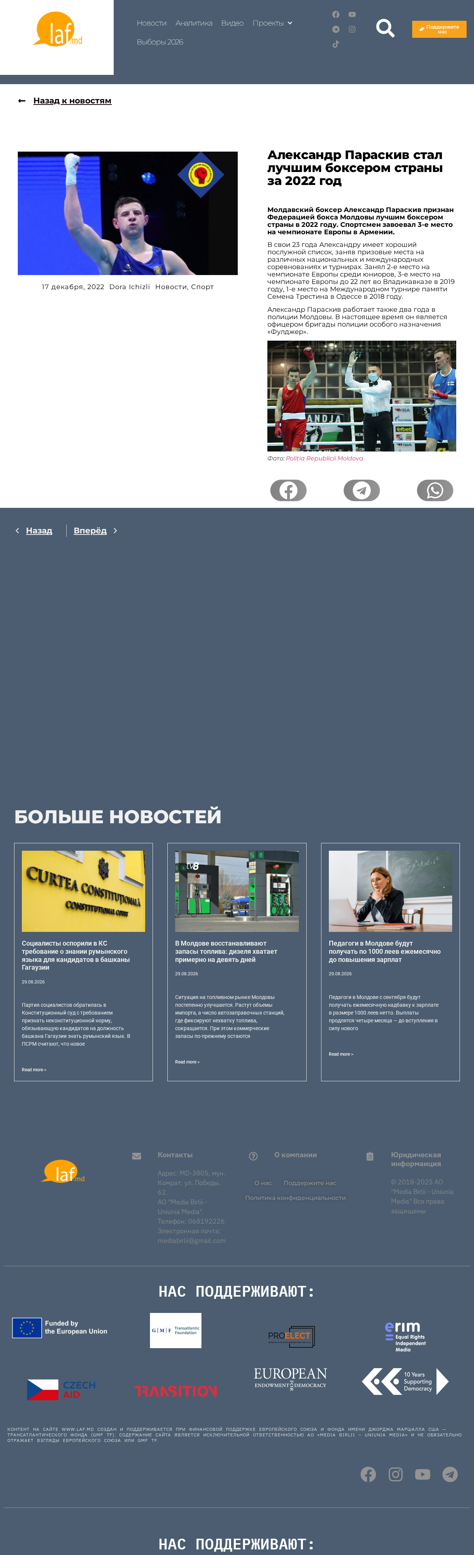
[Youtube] (352, 14)
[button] (288, 490)
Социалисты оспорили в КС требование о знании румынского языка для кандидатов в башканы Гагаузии (76, 955)
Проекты (268, 23)
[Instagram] (352, 29)
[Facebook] (335, 14)
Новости (151, 23)
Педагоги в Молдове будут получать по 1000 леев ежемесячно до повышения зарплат (385, 951)
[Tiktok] (335, 44)
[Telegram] (335, 29)
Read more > (34, 1069)
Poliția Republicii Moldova (324, 458)
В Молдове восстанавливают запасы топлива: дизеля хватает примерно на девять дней (226, 951)
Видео (232, 23)
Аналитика (194, 23)
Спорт (202, 287)
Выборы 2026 (160, 41)
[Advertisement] (66, 680)
